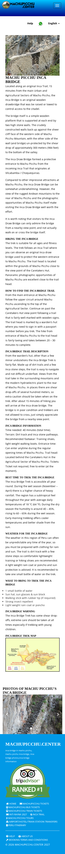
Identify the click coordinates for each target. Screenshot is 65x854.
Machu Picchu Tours (21, 818)
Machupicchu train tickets (25, 810)
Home (12, 803)
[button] (7, 714)
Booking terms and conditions (28, 839)
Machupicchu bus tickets (24, 807)
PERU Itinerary (17, 825)
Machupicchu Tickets (35, 803)
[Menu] (57, 6)
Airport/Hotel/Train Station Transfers (32, 821)
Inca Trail (38, 814)
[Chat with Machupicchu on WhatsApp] (40, 23)
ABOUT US (27, 836)
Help (30, 23)
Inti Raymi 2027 (18, 814)
